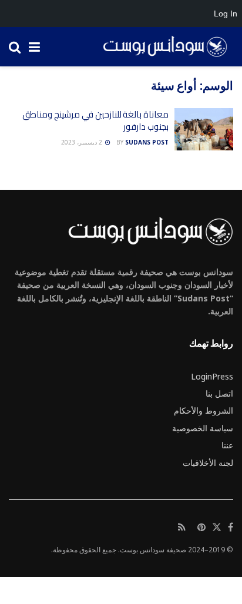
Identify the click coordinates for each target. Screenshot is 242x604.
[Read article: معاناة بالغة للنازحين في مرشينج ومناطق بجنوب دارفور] (203, 129)
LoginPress (212, 376)
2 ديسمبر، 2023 (82, 142)
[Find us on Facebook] (230, 527)
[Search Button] (15, 46)
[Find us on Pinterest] (201, 527)
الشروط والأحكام (203, 410)
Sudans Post (147, 142)
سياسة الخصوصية (202, 428)
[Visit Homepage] (161, 47)
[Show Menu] (34, 46)
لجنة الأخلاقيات (208, 462)
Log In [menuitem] (225, 13)
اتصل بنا (219, 393)
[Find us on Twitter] (216, 527)
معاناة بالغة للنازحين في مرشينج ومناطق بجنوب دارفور (95, 120)
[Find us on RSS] (182, 527)
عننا (227, 445)
